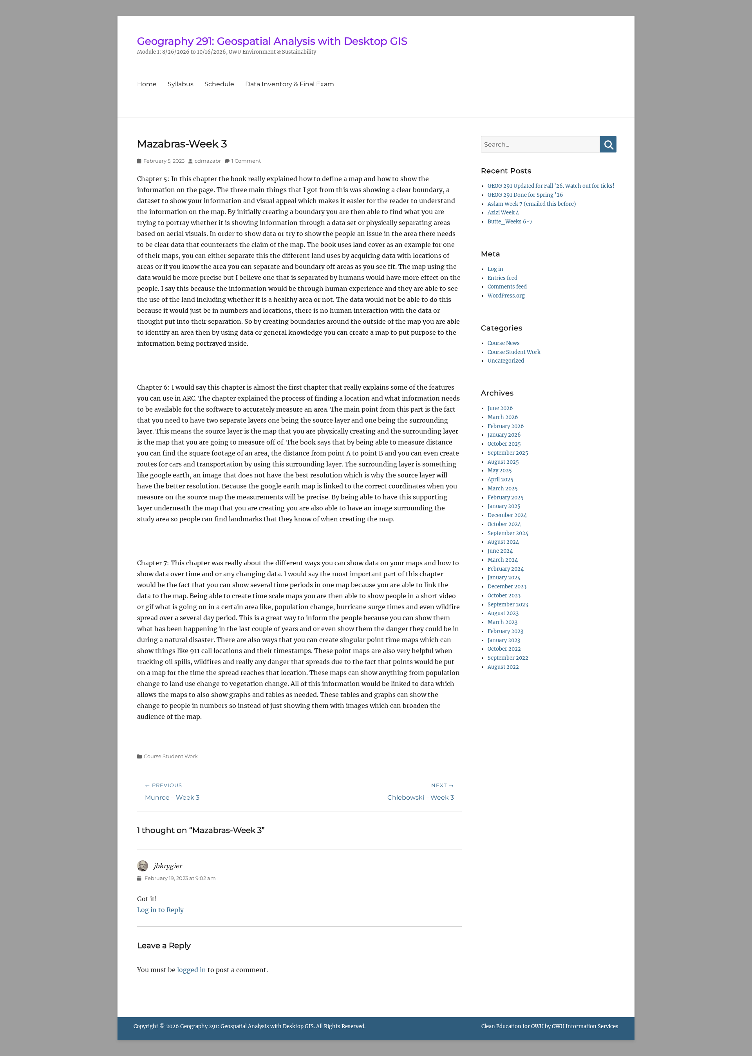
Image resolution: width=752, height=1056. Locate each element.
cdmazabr (208, 161)
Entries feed (502, 278)
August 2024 (503, 542)
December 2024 (507, 515)
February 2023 (505, 631)
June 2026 (500, 408)
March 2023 (502, 622)
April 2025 (500, 479)
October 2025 (504, 444)
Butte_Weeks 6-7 (510, 221)
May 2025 (500, 470)
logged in (191, 970)
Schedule (219, 84)
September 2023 (508, 604)
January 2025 (504, 506)
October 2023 (504, 595)
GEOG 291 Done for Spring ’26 (525, 195)
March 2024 (503, 560)
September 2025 (508, 453)
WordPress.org (506, 295)
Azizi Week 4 (503, 212)
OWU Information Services (585, 1026)
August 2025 (503, 462)
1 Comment (246, 161)
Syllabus (180, 84)
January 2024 (504, 577)
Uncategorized (506, 360)
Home (147, 84)
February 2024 (506, 569)
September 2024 (508, 533)
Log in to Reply (160, 910)
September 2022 (508, 658)
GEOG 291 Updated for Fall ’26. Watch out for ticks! (551, 186)
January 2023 (504, 640)
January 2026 (504, 435)
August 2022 (503, 667)
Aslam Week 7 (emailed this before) (532, 204)
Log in (495, 269)
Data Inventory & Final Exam (289, 84)
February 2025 (506, 497)
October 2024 (504, 524)
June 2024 (500, 551)
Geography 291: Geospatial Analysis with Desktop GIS (272, 41)
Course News (504, 343)
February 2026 (506, 426)
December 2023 (507, 586)
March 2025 (503, 488)
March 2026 (503, 417)
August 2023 (503, 613)
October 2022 (504, 649)
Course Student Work (171, 756)
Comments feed (507, 286)
